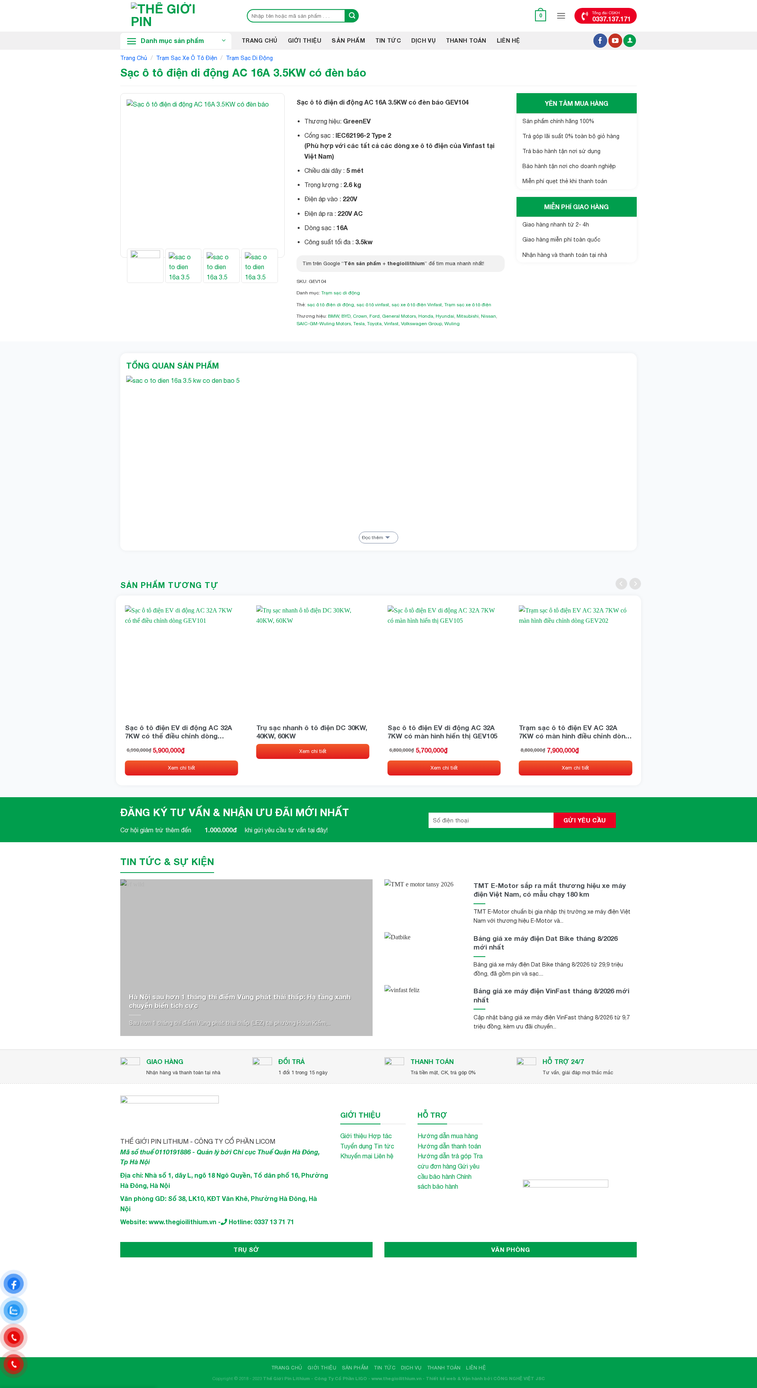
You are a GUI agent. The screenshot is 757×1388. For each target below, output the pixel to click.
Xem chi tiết (181, 768)
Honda (425, 316)
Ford (374, 316)
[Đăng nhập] (629, 40)
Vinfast (391, 323)
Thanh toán (466, 40)
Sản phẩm (348, 40)
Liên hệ (508, 40)
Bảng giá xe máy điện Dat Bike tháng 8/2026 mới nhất (545, 942)
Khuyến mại (356, 1155)
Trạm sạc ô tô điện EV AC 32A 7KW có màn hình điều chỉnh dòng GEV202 (574, 731)
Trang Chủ (260, 40)
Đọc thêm (372, 537)
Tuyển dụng (356, 1146)
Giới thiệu (305, 40)
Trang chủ (133, 58)
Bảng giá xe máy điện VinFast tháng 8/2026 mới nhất (551, 995)
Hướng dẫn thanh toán (449, 1146)
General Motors (399, 316)
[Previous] (139, 175)
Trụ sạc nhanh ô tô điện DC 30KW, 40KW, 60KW (311, 731)
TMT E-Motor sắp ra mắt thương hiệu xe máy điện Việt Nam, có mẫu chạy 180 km (550, 889)
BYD (346, 316)
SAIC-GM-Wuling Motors (323, 323)
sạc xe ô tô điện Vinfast (417, 304)
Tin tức (384, 1146)
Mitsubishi (468, 316)
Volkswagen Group (421, 323)
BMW (333, 316)
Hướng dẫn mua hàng (448, 1135)
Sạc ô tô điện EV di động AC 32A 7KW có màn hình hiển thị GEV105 (442, 731)
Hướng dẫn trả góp (445, 1155)
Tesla (359, 323)
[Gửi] (352, 15)
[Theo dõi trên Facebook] (600, 41)
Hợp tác (380, 1135)
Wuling (452, 323)
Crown (360, 316)
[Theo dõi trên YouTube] (615, 41)
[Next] (265, 175)
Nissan (488, 316)
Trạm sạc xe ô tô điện (186, 58)
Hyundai (445, 316)
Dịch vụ (423, 40)
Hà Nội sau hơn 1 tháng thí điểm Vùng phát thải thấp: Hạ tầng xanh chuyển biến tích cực (240, 1001)
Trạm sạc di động (249, 58)
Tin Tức (388, 40)
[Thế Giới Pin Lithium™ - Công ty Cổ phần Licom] (175, 16)
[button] (541, 15)
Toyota (374, 323)
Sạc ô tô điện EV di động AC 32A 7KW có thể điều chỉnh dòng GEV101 (178, 731)
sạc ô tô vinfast (372, 304)
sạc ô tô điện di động (330, 304)
